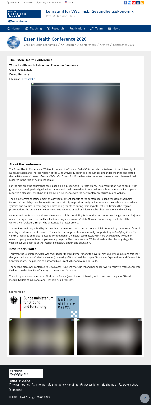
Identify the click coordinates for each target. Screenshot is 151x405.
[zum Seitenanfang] (145, 398)
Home (16, 28)
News (116, 28)
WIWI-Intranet (20, 384)
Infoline (40, 384)
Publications (77, 28)
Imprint (17, 390)
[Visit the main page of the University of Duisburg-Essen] (24, 16)
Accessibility (91, 384)
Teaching (36, 28)
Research (58, 28)
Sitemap (111, 384)
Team (99, 28)
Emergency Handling (65, 384)
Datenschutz (130, 384)
